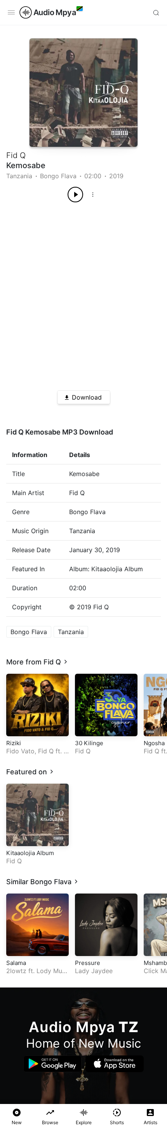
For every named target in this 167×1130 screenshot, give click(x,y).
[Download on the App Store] (114, 1063)
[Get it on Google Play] (52, 1063)
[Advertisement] (83, 293)
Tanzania (19, 176)
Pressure (87, 963)
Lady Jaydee (94, 971)
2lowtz (16, 971)
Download (87, 397)
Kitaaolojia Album (30, 853)
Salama (16, 963)
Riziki (13, 743)
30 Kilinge (89, 743)
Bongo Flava (58, 176)
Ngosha (154, 743)
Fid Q (16, 155)
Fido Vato (20, 751)
